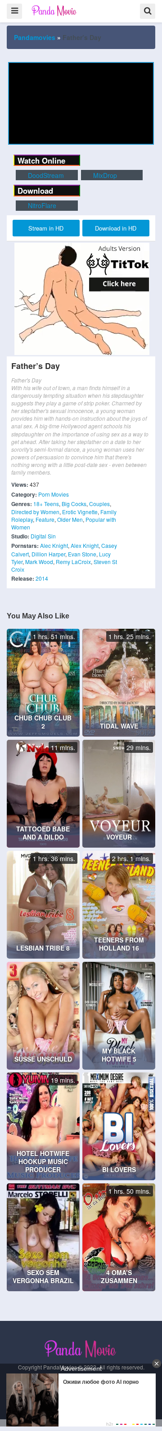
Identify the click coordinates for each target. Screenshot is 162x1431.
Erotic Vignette (80, 512)
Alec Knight (54, 545)
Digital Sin (43, 536)
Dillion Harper (48, 554)
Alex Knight (85, 545)
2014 (42, 578)
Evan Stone (82, 554)
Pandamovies (34, 37)
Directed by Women (35, 512)
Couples (99, 503)
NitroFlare (41, 205)
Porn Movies (53, 494)
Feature (45, 519)
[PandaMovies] (55, 10)
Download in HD (115, 228)
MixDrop (104, 175)
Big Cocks (74, 503)
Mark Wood (39, 561)
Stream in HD (45, 228)
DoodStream (45, 175)
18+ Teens (46, 503)
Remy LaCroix (73, 561)
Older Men (70, 519)
